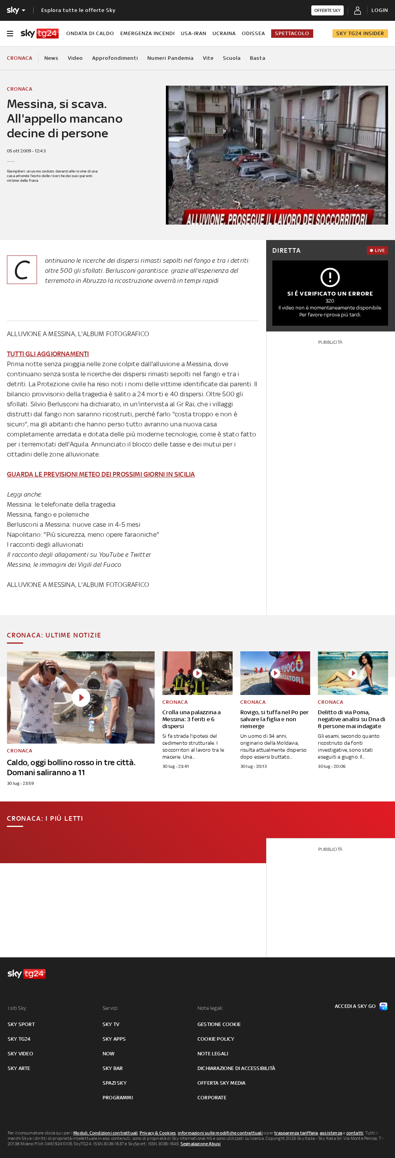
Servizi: (111, 1008)
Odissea (253, 33)
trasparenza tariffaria (296, 1133)
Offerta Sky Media (221, 1083)
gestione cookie (219, 1024)
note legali (213, 1054)
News (51, 58)
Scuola (232, 58)
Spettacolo (292, 33)
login (379, 10)
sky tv (111, 1024)
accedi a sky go (355, 1006)
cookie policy (216, 1039)
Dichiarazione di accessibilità (236, 1068)
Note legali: (210, 1008)
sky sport (21, 1024)
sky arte (19, 1068)
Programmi (118, 1098)
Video (75, 58)
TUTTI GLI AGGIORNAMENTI (48, 354)
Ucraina (224, 33)
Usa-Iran (193, 33)
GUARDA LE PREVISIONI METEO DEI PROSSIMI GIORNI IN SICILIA (101, 474)
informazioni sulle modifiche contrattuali (220, 1133)
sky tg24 (19, 1039)
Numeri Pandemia (170, 58)
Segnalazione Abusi (201, 1143)
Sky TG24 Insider (360, 33)
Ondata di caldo (90, 33)
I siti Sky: (17, 1008)
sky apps (114, 1039)
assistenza (331, 1133)
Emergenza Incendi (147, 33)
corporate (212, 1098)
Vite (208, 58)
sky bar (113, 1068)
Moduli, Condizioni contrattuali (105, 1133)
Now (109, 1054)
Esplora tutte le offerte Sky (78, 10)
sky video (20, 1054)
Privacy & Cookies (158, 1133)
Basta (257, 58)
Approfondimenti (115, 58)
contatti (355, 1133)
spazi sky (115, 1083)
